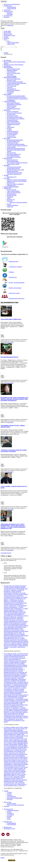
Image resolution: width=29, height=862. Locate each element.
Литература (10, 813)
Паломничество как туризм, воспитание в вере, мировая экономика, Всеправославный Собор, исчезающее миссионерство (14, 399)
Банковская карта (13, 261)
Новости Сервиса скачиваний (15, 184)
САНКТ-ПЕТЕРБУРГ (10, 101)
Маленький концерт (12, 171)
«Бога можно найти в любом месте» (11, 319)
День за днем (7, 802)
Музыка (9, 812)
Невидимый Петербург (13, 103)
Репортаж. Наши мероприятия (18, 202)
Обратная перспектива (13, 124)
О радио (9, 792)
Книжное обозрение (12, 132)
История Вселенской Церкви (15, 140)
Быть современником (13, 121)
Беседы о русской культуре (14, 113)
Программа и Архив (9, 35)
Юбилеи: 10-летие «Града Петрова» (17, 181)
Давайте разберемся (12, 205)
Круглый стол (11, 199)
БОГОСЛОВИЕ (8, 67)
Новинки (9, 12)
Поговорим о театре (12, 115)
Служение (10, 93)
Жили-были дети (11, 177)
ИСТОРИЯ (7, 138)
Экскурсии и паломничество (12, 4)
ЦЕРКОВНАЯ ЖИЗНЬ (10, 77)
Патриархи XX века (12, 142)
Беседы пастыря (11, 86)
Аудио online (7, 31)
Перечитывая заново (12, 161)
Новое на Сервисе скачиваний (15, 805)
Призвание (10, 196)
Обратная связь (11, 185)
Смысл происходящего (13, 191)
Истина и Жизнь (11, 76)
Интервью (10, 14)
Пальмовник (10, 91)
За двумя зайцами (12, 134)
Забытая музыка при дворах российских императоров (14, 173)
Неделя (9, 204)
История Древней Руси (13, 141)
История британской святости (9, 357)
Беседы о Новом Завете (13, 69)
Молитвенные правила (13, 90)
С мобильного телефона (15, 266)
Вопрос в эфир (8, 34)
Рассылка (6, 806)
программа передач (6, 553)
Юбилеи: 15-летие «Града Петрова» (17, 179)
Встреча (9, 128)
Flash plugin (10, 25)
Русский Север (11, 114)
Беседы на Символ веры (13, 78)
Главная (6, 52)
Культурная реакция (12, 131)
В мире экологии (11, 195)
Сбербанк (11, 272)
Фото (8, 41)
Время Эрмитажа (12, 105)
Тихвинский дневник (13, 84)
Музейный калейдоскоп (13, 108)
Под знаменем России (13, 155)
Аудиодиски (7, 10)
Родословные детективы (14, 157)
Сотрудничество (11, 8)
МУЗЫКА (7, 165)
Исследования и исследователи (15, 118)
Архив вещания (11, 796)
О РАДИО (7, 178)
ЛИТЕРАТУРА (8, 158)
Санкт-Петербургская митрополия (16, 83)
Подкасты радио (8, 11)
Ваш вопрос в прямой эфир (14, 798)
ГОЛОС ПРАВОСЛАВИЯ (11, 186)
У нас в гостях (11, 135)
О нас (5, 39)
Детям (8, 817)
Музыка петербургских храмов (15, 169)
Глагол (9, 125)
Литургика (10, 74)
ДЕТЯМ (6, 175)
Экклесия (9, 87)
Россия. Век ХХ (11, 152)
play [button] (2, 335)
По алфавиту (7, 66)
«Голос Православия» (13, 42)
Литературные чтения (13, 164)
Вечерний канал (11, 194)
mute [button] (2, 336)
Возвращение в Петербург (14, 104)
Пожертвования (11, 7)
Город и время (11, 107)
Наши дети (10, 206)
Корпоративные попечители (16, 298)
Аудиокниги (10, 814)
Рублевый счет (13, 277)
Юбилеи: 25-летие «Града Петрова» (13, 64)
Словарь (9, 130)
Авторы (6, 36)
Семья (8, 198)
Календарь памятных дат (14, 154)
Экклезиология (11, 71)
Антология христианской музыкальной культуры (14, 167)
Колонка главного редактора (15, 81)
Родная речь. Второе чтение (14, 117)
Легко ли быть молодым (13, 192)
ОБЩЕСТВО (7, 188)
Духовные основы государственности (17, 98)
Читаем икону (11, 100)
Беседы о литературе (12, 111)
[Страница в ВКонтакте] (3, 834)
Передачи (6, 38)
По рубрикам (7, 60)
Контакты (6, 17)
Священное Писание (13, 810)
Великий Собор (11, 80)
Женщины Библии (12, 70)
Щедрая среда (11, 182)
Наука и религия (11, 189)
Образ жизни (10, 127)
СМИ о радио (11, 44)
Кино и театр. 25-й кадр (13, 123)
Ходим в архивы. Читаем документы (17, 145)
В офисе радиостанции (15, 287)
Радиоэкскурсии (11, 137)
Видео (9, 819)
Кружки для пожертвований (16, 282)
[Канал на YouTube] (8, 834)
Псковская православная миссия (16, 148)
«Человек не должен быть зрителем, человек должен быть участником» (14, 450)
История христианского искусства (16, 97)
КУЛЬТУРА (7, 110)
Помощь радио (8, 5)
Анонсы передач (11, 803)
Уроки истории (11, 147)
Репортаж (9, 201)
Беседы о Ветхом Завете (13, 73)
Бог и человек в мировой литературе (17, 162)
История (9, 816)
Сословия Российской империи (15, 144)
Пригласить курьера (14, 293)
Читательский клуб (12, 159)
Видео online (7, 32)
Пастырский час (11, 88)
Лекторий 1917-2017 (9, 828)
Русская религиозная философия (16, 96)
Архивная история (12, 120)
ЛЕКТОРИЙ (7, 94)
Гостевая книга (8, 15)
